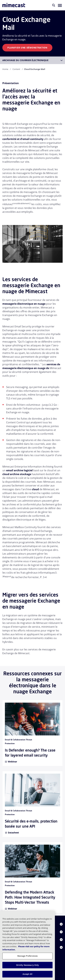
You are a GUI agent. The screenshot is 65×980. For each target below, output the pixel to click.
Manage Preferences (27, 955)
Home (5, 69)
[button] (60, 5)
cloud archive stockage (17, 474)
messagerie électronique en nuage (24, 303)
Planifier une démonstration (27, 47)
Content (16, 69)
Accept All (27, 974)
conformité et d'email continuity (22, 139)
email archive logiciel (19, 470)
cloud (35, 489)
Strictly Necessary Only (27, 965)
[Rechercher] (53, 5)
